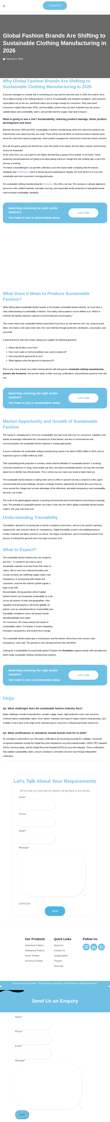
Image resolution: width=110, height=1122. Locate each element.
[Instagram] (86, 947)
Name (22, 797)
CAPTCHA (24, 904)
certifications (23, 172)
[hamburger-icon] (104, 5)
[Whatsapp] (101, 947)
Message (24, 847)
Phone (22, 814)
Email (22, 831)
